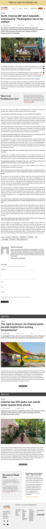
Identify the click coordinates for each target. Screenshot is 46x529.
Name (2, 282)
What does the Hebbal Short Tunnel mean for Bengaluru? (23, 4)
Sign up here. (33, 504)
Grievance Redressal (31, 520)
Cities (14, 8)
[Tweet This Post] (43, 68)
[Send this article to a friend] (43, 66)
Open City (24, 519)
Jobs (36, 237)
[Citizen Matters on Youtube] (7, 524)
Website (3, 292)
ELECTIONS (8, 237)
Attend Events (23, 516)
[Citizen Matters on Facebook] (7, 521)
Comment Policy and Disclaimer (31, 517)
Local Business (5, 239)
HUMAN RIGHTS (23, 237)
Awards (16, 513)
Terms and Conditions (31, 513)
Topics (20, 8)
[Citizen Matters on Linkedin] (4, 524)
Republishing (31, 515)
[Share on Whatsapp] (43, 70)
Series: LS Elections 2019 (22, 239)
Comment (3, 269)
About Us (17, 511)
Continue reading (23, 386)
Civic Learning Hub (24, 518)
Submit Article (33, 8)
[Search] (44, 8)
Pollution (12, 239)
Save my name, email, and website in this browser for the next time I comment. (16, 298)
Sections (26, 8)
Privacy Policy (32, 511)
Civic (32, 25)
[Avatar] (5, 251)
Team (16, 512)
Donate (40, 8)
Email (2, 287)
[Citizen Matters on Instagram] (4, 521)
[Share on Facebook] (43, 73)
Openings (17, 515)
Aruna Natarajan (6, 25)
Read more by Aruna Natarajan (18, 258)
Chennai (3, 13)
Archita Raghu (6, 333)
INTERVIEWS (30, 237)
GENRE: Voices (15, 237)
